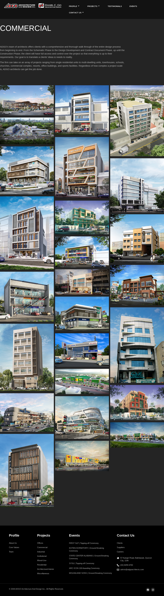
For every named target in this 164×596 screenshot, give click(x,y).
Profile (73, 6)
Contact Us (75, 13)
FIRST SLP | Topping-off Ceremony (84, 543)
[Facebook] (148, 590)
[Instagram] (153, 590)
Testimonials (115, 6)
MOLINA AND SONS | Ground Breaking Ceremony (90, 573)
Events (133, 6)
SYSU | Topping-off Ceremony (81, 563)
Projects (92, 6)
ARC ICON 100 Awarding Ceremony (84, 568)
